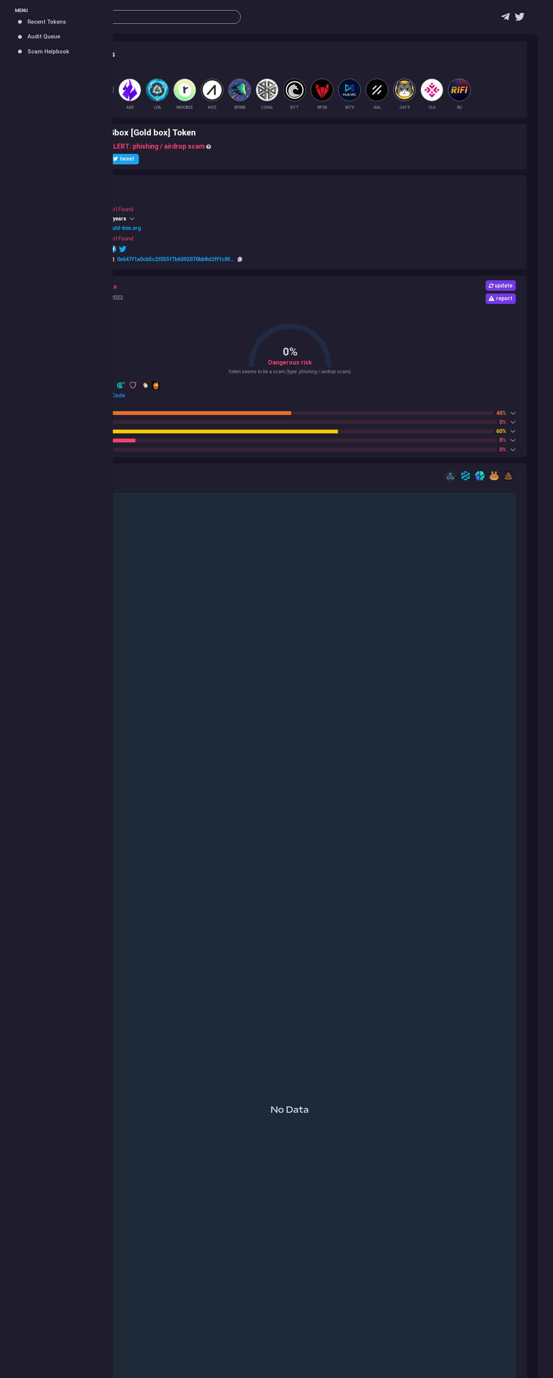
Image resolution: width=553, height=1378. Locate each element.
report (504, 298)
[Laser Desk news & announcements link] (519, 18)
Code (118, 395)
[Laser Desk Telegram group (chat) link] (505, 18)
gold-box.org (125, 228)
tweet (127, 159)
